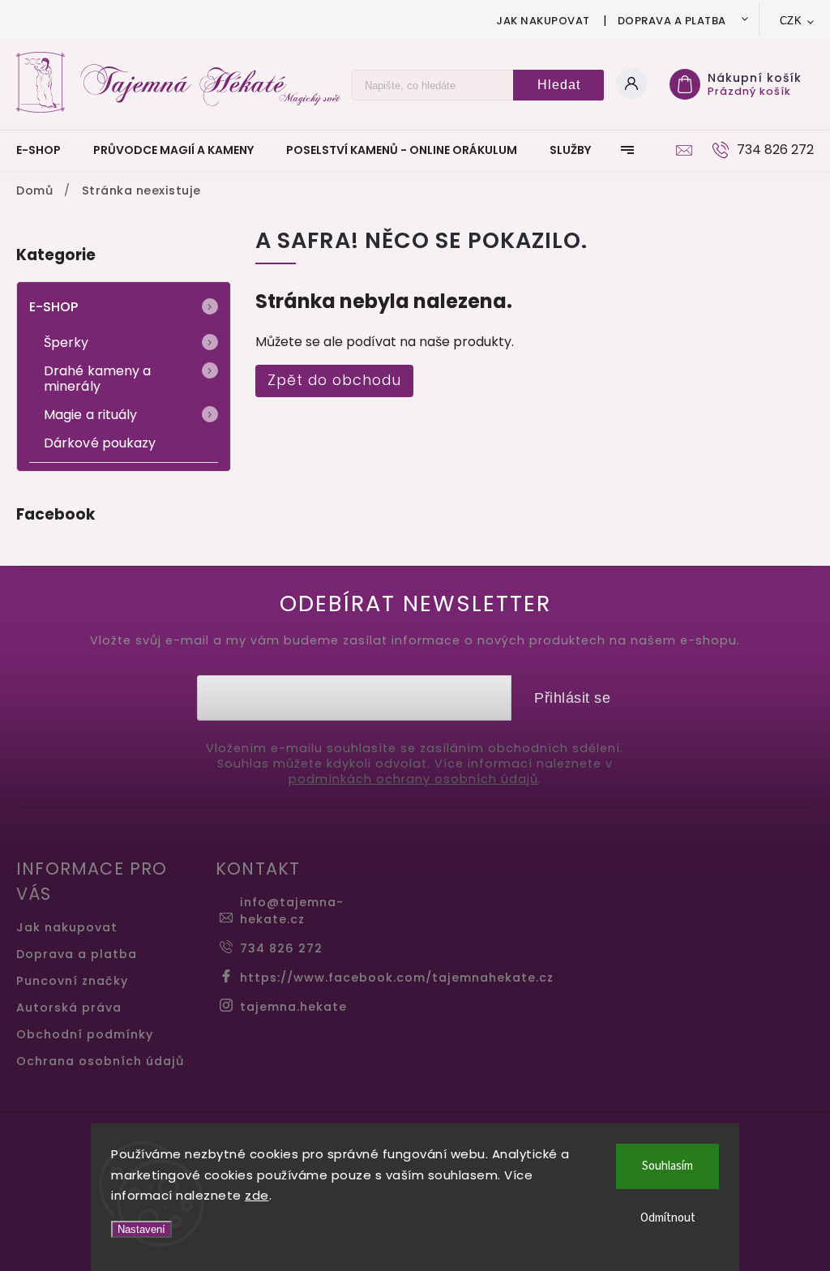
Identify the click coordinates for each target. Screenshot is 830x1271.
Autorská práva (69, 1007)
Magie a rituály (91, 414)
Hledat (558, 85)
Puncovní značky (72, 981)
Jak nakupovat (543, 20)
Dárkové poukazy (100, 443)
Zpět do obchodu (334, 380)
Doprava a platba (672, 20)
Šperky (66, 342)
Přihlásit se (572, 698)
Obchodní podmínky (84, 1034)
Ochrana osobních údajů (100, 1061)
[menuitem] (46, 150)
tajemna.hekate (293, 1007)
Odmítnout (667, 1217)
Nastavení (141, 1229)
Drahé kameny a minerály (97, 379)
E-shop (54, 306)
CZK (791, 21)
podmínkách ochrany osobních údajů (413, 779)
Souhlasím (667, 1166)
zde (257, 1195)
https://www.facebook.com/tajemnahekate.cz (397, 977)
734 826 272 (281, 948)
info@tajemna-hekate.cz (292, 910)
